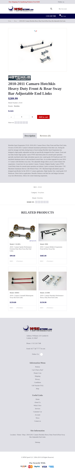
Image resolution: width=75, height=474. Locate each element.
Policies (37, 367)
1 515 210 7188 (51, 16)
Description (30, 135)
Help (37, 388)
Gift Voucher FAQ (37, 385)
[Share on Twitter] (18, 122)
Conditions (37, 382)
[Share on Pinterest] (26, 122)
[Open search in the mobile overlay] (51, 9)
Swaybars (41, 192)
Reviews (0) (45, 135)
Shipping (37, 376)
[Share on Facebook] (15, 122)
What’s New (37, 405)
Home (9, 21)
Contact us (37, 421)
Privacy (37, 379)
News (37, 418)
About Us (37, 402)
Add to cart (43, 117)
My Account (62, 9)
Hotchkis (17, 106)
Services (37, 408)
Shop (15, 21)
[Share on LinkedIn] (24, 122)
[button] (35, 31)
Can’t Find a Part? (37, 370)
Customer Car (37, 412)
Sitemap (37, 442)
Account (37, 415)
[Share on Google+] (21, 122)
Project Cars (37, 373)
